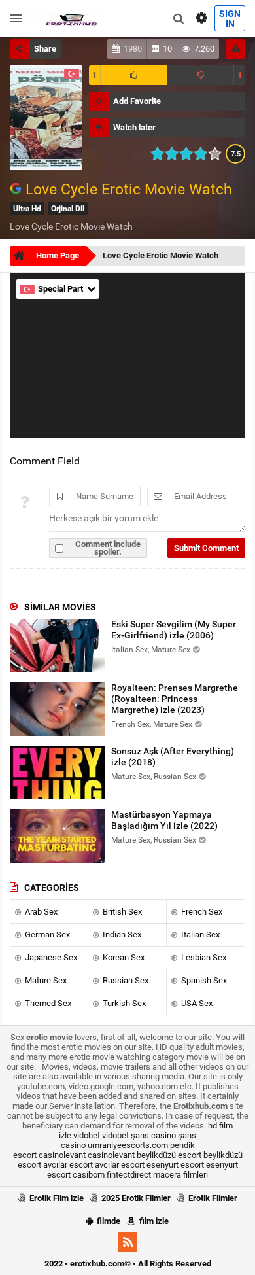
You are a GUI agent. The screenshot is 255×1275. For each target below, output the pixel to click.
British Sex (121, 912)
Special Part (61, 289)
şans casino (153, 1135)
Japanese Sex (50, 957)
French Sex (200, 912)
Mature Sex (45, 980)
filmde (107, 1221)
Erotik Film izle (55, 1198)
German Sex (46, 934)
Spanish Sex (203, 980)
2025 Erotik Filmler (135, 1198)
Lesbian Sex (202, 957)
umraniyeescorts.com (128, 1145)
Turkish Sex (123, 1003)
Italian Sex (199, 934)
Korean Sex (122, 957)
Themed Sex (47, 1003)
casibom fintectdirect (112, 1174)
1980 (133, 49)
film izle (153, 1221)
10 (218, 154)
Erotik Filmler (211, 1198)
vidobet (86, 1135)
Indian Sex (121, 934)
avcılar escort (68, 1165)
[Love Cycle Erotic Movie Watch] (18, 189)
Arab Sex (40, 912)
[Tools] (201, 18)
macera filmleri (180, 1174)
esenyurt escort (175, 1165)
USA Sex (195, 1003)
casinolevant (62, 1155)
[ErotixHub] (71, 18)
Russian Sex (124, 980)
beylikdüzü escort (169, 1155)
